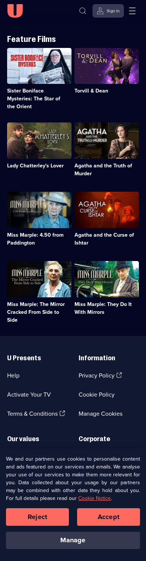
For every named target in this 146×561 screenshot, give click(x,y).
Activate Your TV (29, 394)
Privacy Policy (97, 375)
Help (13, 375)
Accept (108, 517)
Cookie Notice (94, 498)
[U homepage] (15, 11)
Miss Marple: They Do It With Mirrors (103, 308)
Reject (37, 517)
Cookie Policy (97, 394)
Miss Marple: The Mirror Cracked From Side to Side (36, 312)
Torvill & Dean (91, 91)
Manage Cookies (100, 413)
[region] (73, 505)
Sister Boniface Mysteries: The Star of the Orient (33, 98)
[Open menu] (132, 11)
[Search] (82, 11)
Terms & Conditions (32, 413)
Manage (72, 540)
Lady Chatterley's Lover (35, 166)
